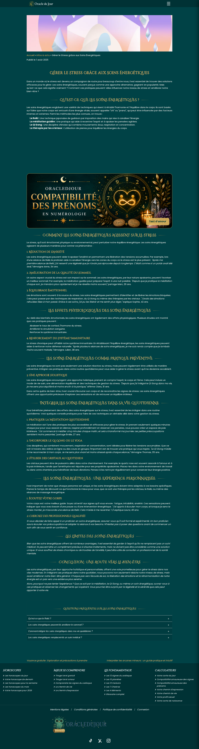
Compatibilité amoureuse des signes (175, 679)
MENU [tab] (169, 3)
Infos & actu (43, 55)
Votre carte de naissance (169, 700)
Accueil (30, 55)
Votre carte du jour (166, 675)
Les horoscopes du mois (17, 686)
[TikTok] (90, 740)
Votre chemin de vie (167, 693)
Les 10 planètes (113, 679)
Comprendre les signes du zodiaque (74, 683)
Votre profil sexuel (166, 697)
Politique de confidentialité (117, 709)
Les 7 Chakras (113, 686)
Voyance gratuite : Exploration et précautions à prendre (57, 660)
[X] (99, 740)
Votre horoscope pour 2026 (18, 690)
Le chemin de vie (64, 686)
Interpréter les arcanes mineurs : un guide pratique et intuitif (139, 660)
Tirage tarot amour (65, 679)
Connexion (143, 709)
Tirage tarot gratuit (65, 675)
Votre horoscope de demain (19, 679)
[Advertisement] (99, 151)
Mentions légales (59, 709)
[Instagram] (108, 741)
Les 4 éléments (113, 690)
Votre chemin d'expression (170, 689)
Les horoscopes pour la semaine (21, 683)
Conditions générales (85, 709)
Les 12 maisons (113, 683)
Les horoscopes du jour (16, 675)
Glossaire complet (115, 694)
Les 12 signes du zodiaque (119, 675)
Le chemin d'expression (67, 690)
